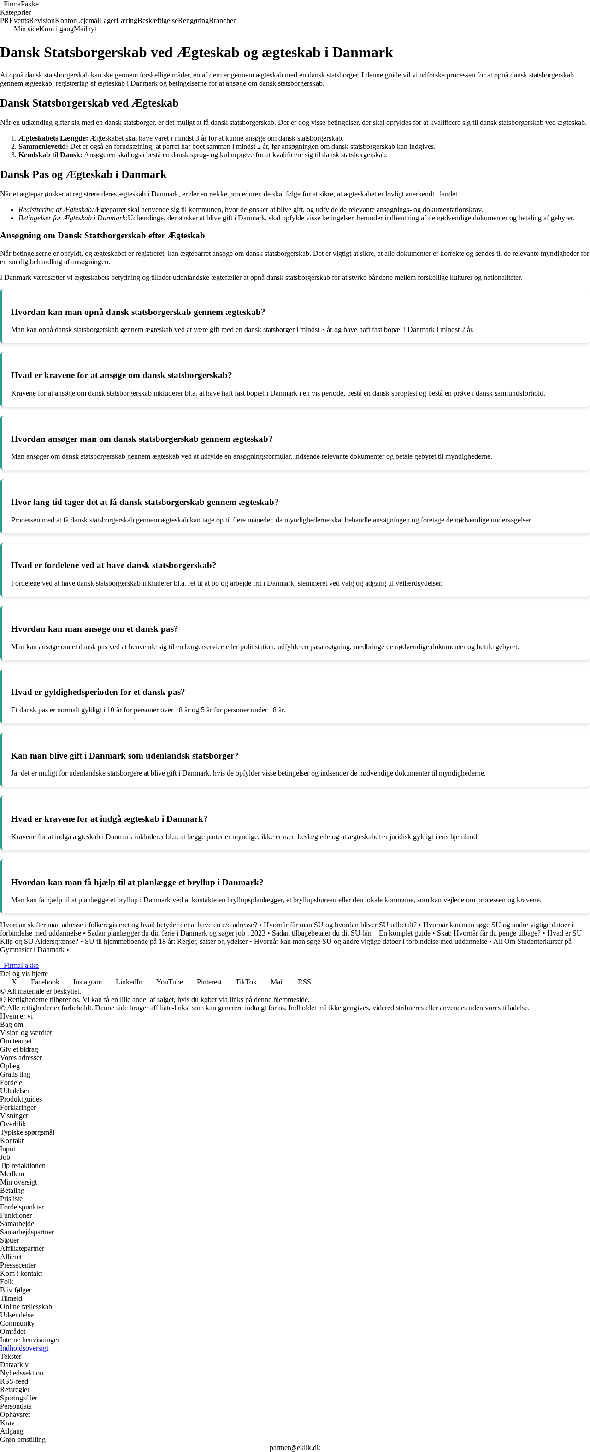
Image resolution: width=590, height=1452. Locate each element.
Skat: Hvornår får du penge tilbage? (489, 933)
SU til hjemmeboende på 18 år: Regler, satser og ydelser (166, 941)
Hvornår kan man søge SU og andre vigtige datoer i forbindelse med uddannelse (370, 941)
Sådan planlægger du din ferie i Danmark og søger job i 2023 (177, 933)
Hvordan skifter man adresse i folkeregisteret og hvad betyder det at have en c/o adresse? (128, 925)
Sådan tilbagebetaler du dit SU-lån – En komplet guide (351, 933)
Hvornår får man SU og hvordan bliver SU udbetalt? (340, 925)
